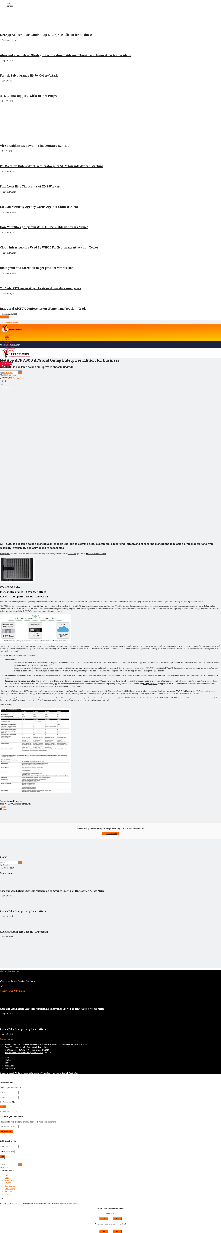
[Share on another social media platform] (110, 817)
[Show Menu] (0, 344)
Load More (4, 317)
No (117, 1219)
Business (8, 1191)
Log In (4, 1136)
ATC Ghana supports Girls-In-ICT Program (30, 96)
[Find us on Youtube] (5, 1199)
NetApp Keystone (150, 683)
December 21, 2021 (8, 375)
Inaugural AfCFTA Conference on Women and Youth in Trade (43, 308)
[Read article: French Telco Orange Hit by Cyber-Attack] (110, 902)
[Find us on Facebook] (1, 985)
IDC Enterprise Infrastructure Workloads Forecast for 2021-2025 (125, 646)
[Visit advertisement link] (17, 130)
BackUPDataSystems (70, 1073)
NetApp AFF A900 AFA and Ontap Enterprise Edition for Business (46, 35)
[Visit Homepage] (11, 332)
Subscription (6, 363)
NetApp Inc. (5, 553)
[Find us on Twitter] (3, 985)
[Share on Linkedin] (110, 812)
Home (7, 336)
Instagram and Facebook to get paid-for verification (37, 268)
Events (7, 334)
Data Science (10, 347)
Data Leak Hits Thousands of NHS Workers (30, 186)
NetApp (24, 804)
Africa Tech (9, 342)
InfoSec (8, 1060)
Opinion (7, 1063)
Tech (7, 339)
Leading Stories (19, 378)
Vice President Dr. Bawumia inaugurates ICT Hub (34, 146)
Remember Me (9, 1102)
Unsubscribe (111, 833)
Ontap (29, 804)
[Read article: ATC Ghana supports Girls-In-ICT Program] (110, 923)
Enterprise (17, 804)
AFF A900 (72, 553)
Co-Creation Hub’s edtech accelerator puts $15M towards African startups (51, 166)
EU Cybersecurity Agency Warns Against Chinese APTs (39, 207)
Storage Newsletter (14, 801)
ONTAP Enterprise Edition (96, 553)
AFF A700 (45, 606)
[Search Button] (0, 364)
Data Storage (7, 378)
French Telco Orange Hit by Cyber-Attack (29, 75)
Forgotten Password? (8, 1111)
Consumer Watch (11, 322)
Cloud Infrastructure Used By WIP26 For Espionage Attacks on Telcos (49, 247)
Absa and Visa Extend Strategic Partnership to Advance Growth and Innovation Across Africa (65, 55)
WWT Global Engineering (185, 691)
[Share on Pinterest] (110, 815)
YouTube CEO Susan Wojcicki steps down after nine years (40, 288)
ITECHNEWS (7, 372)
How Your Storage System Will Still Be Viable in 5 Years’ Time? (44, 227)
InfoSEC (8, 345)
